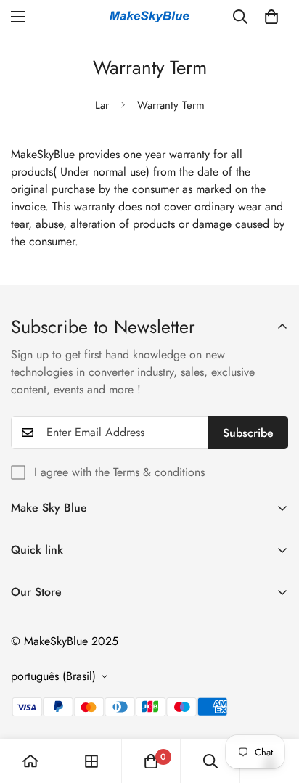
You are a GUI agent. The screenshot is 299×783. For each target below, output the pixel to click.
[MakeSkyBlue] (149, 17)
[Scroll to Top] (272, 706)
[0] (271, 16)
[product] (30, 761)
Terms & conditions (159, 472)
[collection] (91, 761)
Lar (102, 105)
